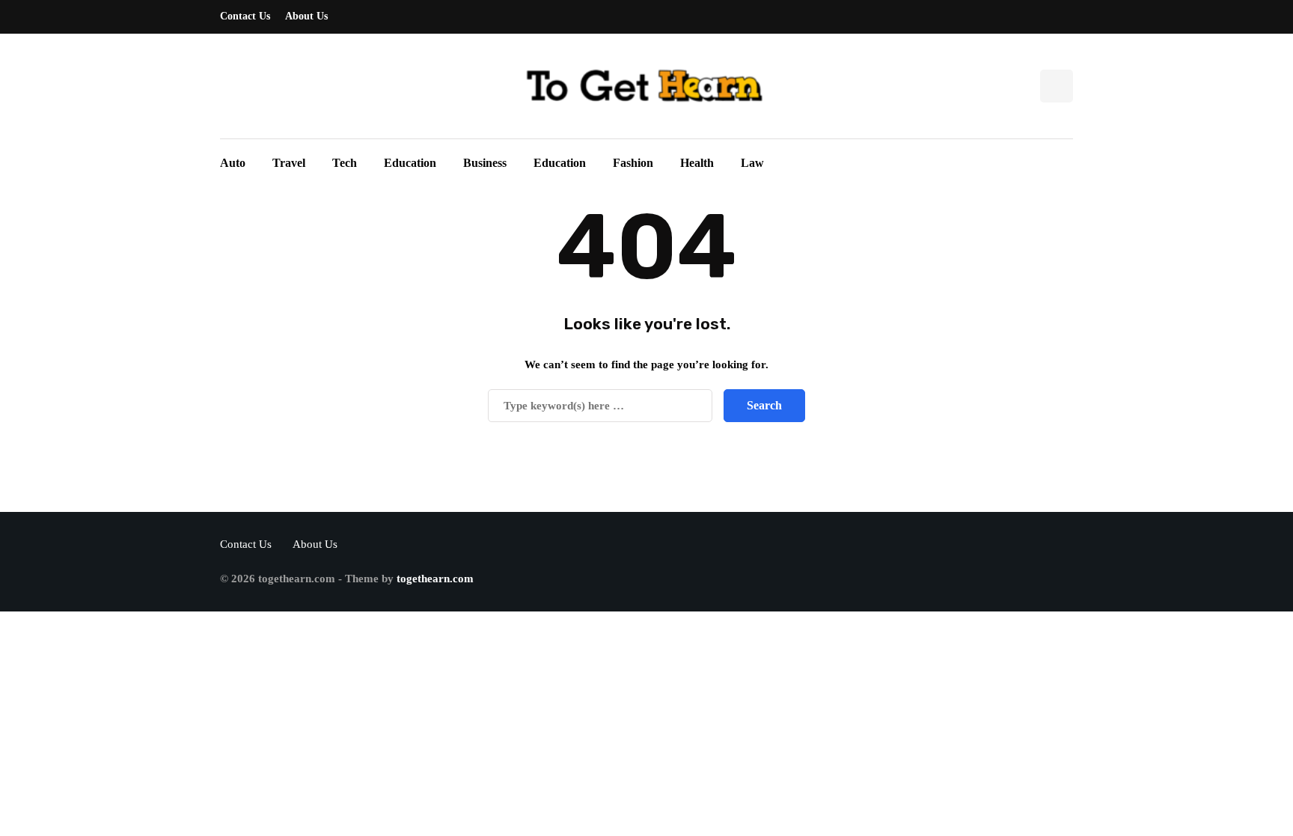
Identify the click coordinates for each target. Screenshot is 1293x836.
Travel (288, 162)
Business (485, 162)
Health (697, 162)
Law (752, 162)
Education (410, 162)
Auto (232, 162)
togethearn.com (435, 579)
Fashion (633, 162)
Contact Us (245, 16)
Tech (344, 162)
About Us (306, 16)
